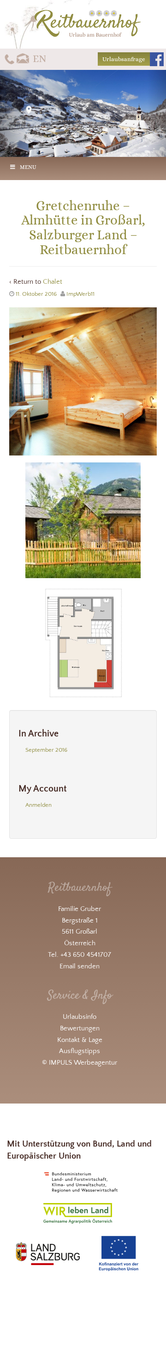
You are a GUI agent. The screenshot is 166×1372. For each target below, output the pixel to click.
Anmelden (38, 805)
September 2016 (46, 750)
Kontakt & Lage (79, 1040)
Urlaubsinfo (79, 1017)
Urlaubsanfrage (123, 59)
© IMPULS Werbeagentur (79, 1062)
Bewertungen (80, 1028)
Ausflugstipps (79, 1051)
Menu (28, 167)
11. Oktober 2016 (36, 294)
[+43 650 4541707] (9, 58)
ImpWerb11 (80, 294)
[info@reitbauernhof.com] (23, 58)
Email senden (79, 966)
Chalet (52, 282)
